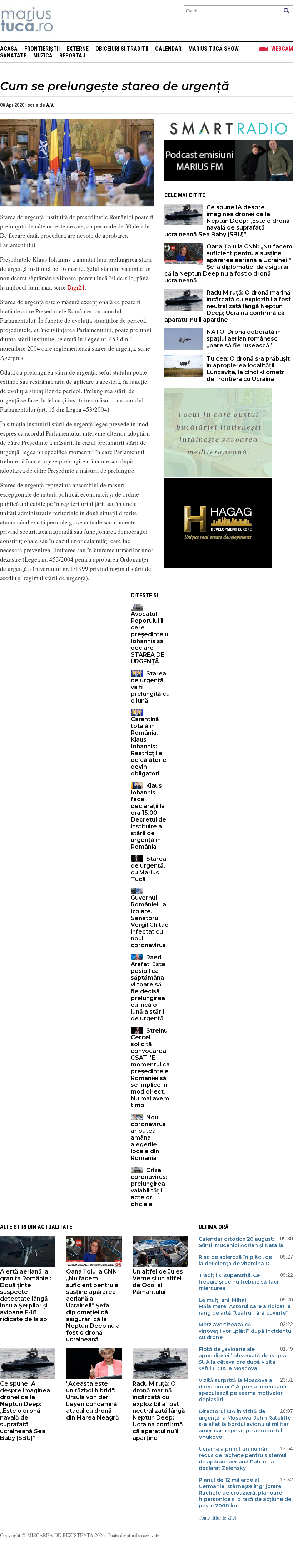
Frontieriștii (42, 48)
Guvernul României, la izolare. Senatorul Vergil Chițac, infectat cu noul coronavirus (150, 921)
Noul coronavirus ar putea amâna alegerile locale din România (148, 1137)
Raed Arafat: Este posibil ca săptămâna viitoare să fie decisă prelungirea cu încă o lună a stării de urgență (148, 988)
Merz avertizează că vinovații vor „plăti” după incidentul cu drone (246, 1331)
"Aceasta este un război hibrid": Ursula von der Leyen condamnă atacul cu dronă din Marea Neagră (92, 1400)
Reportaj (72, 55)
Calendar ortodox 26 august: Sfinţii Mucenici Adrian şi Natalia (241, 1242)
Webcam (282, 48)
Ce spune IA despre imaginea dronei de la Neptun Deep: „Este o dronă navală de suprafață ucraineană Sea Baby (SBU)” (227, 221)
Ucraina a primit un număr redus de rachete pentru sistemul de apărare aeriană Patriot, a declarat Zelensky (243, 1458)
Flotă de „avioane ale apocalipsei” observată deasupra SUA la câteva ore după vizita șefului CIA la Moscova (242, 1359)
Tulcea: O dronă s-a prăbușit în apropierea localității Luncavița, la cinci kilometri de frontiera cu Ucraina (248, 368)
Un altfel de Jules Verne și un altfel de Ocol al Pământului (158, 1281)
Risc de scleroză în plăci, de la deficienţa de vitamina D (235, 1260)
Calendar (168, 48)
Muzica (43, 55)
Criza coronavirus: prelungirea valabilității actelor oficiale (149, 1187)
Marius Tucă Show (213, 48)
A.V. (50, 105)
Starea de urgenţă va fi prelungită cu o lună (150, 687)
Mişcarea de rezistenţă (65, 20)
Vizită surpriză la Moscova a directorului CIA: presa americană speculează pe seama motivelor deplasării (243, 1390)
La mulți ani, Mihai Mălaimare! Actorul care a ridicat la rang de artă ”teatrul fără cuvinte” (245, 1306)
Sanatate (13, 55)
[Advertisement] (60, 638)
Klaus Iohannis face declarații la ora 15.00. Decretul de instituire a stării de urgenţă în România (148, 816)
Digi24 (76, 287)
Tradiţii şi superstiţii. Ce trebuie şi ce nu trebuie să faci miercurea (238, 1281)
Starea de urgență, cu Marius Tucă (148, 869)
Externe (77, 48)
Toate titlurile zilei (217, 1517)
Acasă (9, 48)
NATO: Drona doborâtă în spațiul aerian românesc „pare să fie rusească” (244, 338)
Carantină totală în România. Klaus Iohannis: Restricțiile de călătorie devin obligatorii (149, 746)
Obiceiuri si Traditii (121, 48)
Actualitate (55, 1227)
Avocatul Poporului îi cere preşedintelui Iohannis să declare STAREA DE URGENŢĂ (150, 638)
